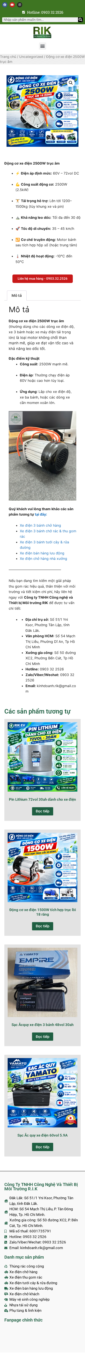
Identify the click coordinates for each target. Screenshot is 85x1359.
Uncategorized (31, 57)
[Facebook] (4, 4)
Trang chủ (8, 57)
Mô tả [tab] (17, 295)
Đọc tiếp (42, 811)
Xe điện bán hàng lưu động (42, 553)
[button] (42, 46)
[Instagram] (19, 4)
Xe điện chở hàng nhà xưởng (43, 558)
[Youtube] (12, 4)
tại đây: (41, 514)
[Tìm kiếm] (80, 19)
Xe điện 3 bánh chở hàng (40, 525)
